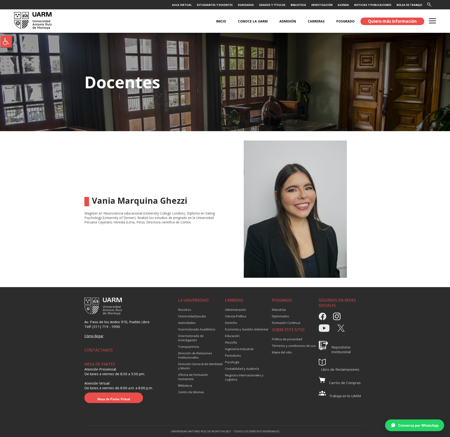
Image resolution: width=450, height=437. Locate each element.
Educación (232, 336)
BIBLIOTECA (298, 5)
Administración (235, 309)
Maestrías (279, 309)
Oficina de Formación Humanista (193, 377)
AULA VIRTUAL (182, 5)
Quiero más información (392, 21)
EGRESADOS (246, 5)
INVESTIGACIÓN (322, 5)
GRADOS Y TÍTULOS (272, 5)
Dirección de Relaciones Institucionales (195, 355)
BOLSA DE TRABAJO (409, 5)
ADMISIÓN (287, 21)
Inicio (221, 21)
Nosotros (184, 309)
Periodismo (233, 355)
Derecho (231, 323)
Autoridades (187, 323)
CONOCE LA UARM (253, 21)
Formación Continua (286, 323)
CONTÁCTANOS (98, 350)
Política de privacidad (287, 339)
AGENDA (343, 5)
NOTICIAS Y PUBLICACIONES (372, 5)
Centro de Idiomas (191, 392)
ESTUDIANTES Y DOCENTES (215, 5)
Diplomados (280, 316)
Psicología (232, 362)
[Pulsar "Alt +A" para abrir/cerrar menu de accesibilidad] (6, 41)
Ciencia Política (235, 316)
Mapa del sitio (282, 352)
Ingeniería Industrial (239, 349)
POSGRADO (345, 21)
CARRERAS (316, 21)
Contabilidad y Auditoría (242, 369)
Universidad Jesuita (192, 316)
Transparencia (188, 346)
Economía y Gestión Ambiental (246, 329)
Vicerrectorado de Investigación (191, 338)
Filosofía (231, 342)
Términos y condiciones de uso (294, 346)
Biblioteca (185, 385)
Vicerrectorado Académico (196, 329)
